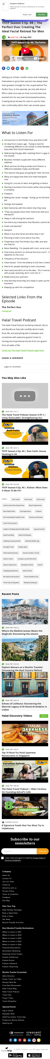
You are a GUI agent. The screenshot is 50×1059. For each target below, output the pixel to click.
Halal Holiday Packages (12, 910)
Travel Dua (6, 995)
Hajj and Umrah (39, 529)
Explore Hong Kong (10, 967)
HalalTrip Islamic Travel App (14, 1017)
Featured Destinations (11, 948)
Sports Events (27, 571)
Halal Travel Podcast (11, 992)
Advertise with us (9, 888)
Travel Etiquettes (9, 1001)
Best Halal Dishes (9, 511)
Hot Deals (6, 919)
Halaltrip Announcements (12, 541)
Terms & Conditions (13, 860)
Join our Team (8, 882)
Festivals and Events (36, 517)
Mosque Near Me (9, 982)
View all (43, 716)
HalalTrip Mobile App (32, 541)
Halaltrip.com (26, 1049)
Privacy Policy (38, 858)
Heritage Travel (8, 547)
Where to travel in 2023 (11, 938)
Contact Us (7, 878)
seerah (40, 565)
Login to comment (12, 366)
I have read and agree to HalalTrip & (25, 859)
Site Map (6, 900)
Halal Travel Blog (9, 989)
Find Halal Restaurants (11, 985)
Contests (39, 511)
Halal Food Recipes (24, 535)
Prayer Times (7, 998)
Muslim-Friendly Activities (13, 922)
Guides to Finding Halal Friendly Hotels (16, 529)
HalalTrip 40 (7, 1023)
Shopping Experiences (10, 571)
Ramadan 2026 (8, 1014)
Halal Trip (14, 37)
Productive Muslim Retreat (13, 1020)
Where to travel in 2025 (11, 944)
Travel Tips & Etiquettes (11, 583)
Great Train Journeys (10, 523)
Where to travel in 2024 (11, 941)
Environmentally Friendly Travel (13, 517)
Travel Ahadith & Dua (31, 577)
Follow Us (6, 885)
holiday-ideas (22, 547)
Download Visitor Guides (12, 954)
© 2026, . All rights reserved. (31, 1049)
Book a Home (7, 916)
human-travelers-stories (31, 553)
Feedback (6, 897)
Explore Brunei (8, 960)
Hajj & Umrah (7, 1011)
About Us (6, 875)
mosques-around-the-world (27, 559)
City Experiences (25, 511)
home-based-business (10, 553)
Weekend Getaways (30, 583)
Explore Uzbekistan (10, 957)
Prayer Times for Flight (11, 979)
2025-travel (40, 499)
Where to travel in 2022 (11, 935)
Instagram (7, 311)
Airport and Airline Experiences (13, 505)
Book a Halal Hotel (10, 913)
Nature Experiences (10, 565)
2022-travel (16, 499)
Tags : (5, 499)
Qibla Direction (8, 976)
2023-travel (28, 499)
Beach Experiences (35, 505)
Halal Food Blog (8, 535)
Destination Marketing (11, 951)
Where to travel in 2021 (11, 932)
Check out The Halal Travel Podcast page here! (23, 350)
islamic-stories (8, 559)
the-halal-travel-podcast (11, 577)
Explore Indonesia (9, 963)
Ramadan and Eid (27, 565)
